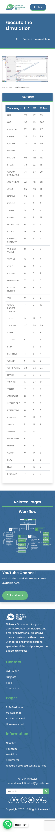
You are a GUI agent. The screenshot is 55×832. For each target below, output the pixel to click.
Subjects (11, 677)
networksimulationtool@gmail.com (28, 783)
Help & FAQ (13, 671)
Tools (9, 682)
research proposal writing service (26, 765)
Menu (39, 7)
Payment (11, 749)
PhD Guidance (14, 707)
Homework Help (15, 724)
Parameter (12, 760)
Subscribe (14, 595)
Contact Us (13, 688)
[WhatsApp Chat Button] (7, 824)
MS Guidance (14, 713)
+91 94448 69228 (28, 779)
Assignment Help (16, 718)
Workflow (11, 754)
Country (11, 743)
